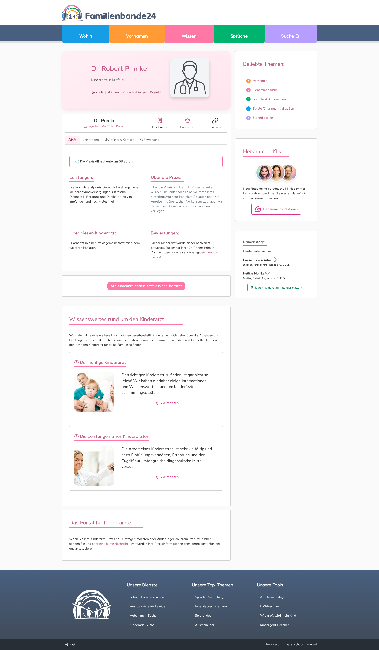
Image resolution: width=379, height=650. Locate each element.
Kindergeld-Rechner (274, 625)
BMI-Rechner (269, 606)
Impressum (274, 644)
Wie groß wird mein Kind (278, 615)
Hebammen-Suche (143, 615)
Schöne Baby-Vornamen (147, 597)
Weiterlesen (170, 403)
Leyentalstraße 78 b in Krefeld (106, 126)
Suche (288, 35)
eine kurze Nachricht (113, 544)
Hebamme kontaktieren (280, 209)
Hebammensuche (265, 90)
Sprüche (239, 35)
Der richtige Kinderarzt (102, 362)
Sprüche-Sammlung (209, 597)
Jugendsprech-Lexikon (211, 606)
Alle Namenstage (272, 597)
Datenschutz (294, 644)
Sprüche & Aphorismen (269, 99)
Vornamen (137, 35)
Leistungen (91, 140)
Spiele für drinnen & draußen (273, 108)
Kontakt (311, 644)
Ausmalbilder (204, 625)
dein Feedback (210, 252)
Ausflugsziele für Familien (148, 606)
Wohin (85, 35)
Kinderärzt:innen (107, 92)
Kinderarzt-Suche (142, 625)
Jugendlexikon (263, 118)
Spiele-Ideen (204, 615)
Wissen (189, 35)
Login (72, 644)
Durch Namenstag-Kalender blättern (278, 288)
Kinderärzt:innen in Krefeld (142, 92)
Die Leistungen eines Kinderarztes (114, 436)
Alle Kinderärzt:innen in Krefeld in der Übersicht (146, 286)
